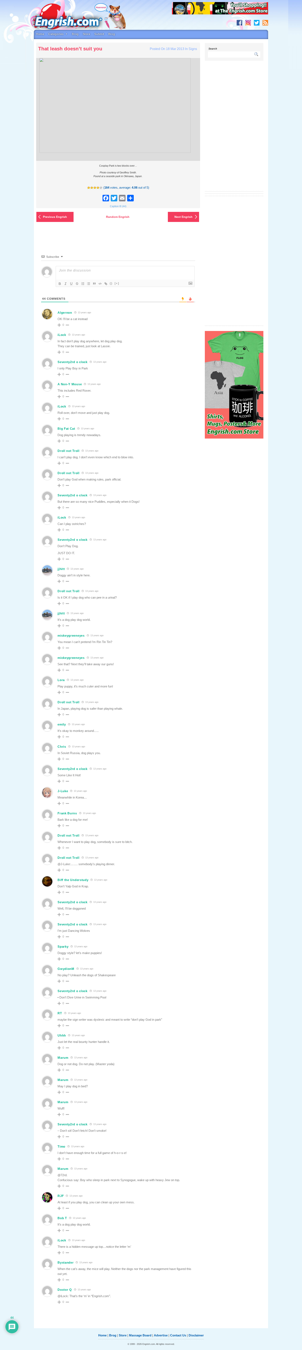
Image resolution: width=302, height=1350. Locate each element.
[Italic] (65, 283)
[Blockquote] (94, 283)
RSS (265, 23)
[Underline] (71, 283)
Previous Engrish (55, 216)
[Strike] (77, 283)
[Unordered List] (88, 283)
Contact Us (178, 1335)
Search (213, 48)
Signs (193, 49)
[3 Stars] (94, 187)
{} (111, 283)
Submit (99, 34)
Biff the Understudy (73, 880)
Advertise (161, 1335)
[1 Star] (88, 187)
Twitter (256, 23)
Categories (56, 34)
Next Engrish (183, 216)
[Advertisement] (234, 128)
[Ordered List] (83, 283)
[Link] (106, 283)
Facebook (239, 23)
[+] (117, 283)
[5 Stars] (101, 187)
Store (86, 34)
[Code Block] (100, 283)
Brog (75, 34)
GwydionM (66, 968)
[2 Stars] (91, 187)
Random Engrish (117, 216)
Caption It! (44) (118, 206)
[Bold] (60, 283)
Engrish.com (76, 18)
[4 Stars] (97, 187)
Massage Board (140, 1335)
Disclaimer (196, 1335)
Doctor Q (65, 1289)
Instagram (248, 23)
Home (40, 34)
